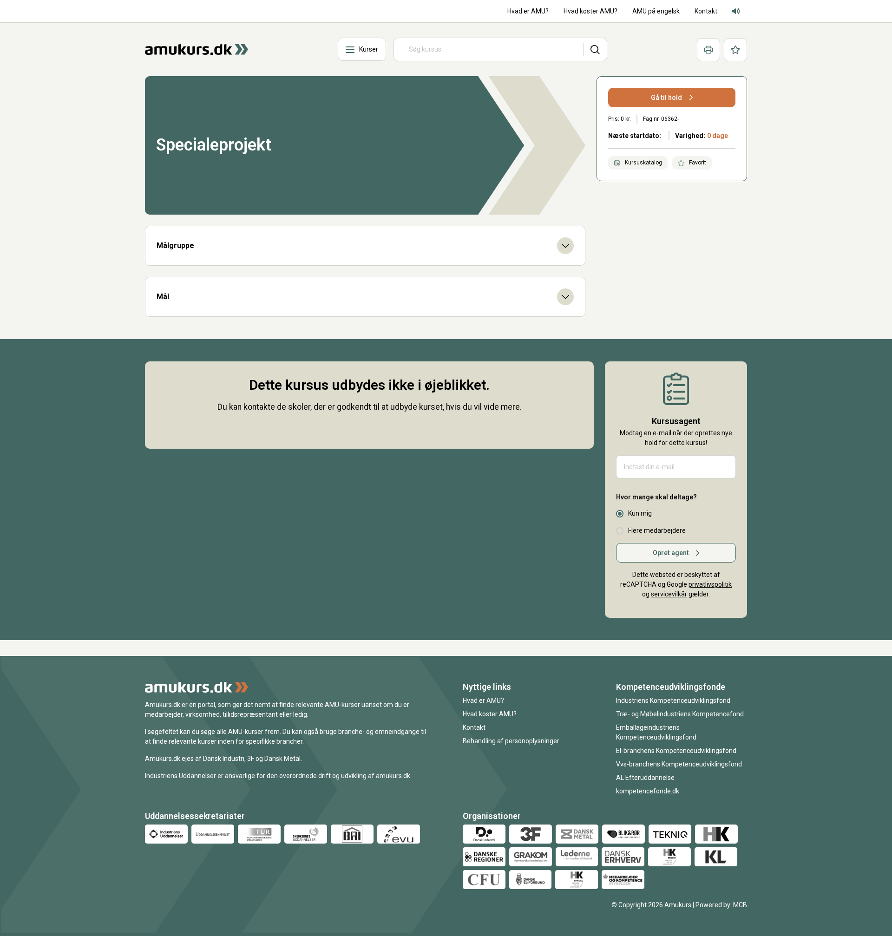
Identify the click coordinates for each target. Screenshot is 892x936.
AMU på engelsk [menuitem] (656, 11)
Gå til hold (666, 97)
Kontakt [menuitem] (706, 11)
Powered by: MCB (721, 905)
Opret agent (671, 552)
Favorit (697, 162)
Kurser (368, 49)
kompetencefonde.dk (647, 791)
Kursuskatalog (642, 162)
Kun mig (640, 513)
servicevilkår (669, 594)
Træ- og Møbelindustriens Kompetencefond (680, 714)
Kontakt (474, 727)
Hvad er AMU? (483, 700)
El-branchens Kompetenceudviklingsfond (676, 750)
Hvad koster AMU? (490, 714)
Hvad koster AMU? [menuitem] (590, 11)
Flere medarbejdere (657, 530)
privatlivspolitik (710, 584)
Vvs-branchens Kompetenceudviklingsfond (679, 764)
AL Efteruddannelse (645, 777)
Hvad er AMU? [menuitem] (528, 11)
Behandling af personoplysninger (511, 741)
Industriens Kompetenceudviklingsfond (673, 700)
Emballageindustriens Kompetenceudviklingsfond (656, 732)
